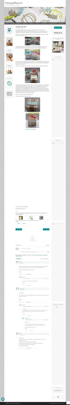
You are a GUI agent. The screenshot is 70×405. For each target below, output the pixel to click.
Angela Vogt (29, 306)
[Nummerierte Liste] (26, 252)
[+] (35, 251)
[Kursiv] (22, 252)
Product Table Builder (21, 220)
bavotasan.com (62, 403)
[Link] (32, 252)
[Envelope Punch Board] (21, 216)
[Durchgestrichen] (25, 252)
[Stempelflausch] (35, 11)
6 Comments (22, 28)
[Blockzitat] (29, 252)
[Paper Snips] (41, 216)
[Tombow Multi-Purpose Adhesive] (31, 216)
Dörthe (31, 319)
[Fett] (21, 252)
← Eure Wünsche (18, 229)
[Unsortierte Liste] (28, 252)
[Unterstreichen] (23, 252)
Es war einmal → (46, 229)
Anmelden (47, 245)
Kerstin (28, 278)
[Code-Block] (31, 252)
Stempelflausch (13, 3)
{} (33, 251)
